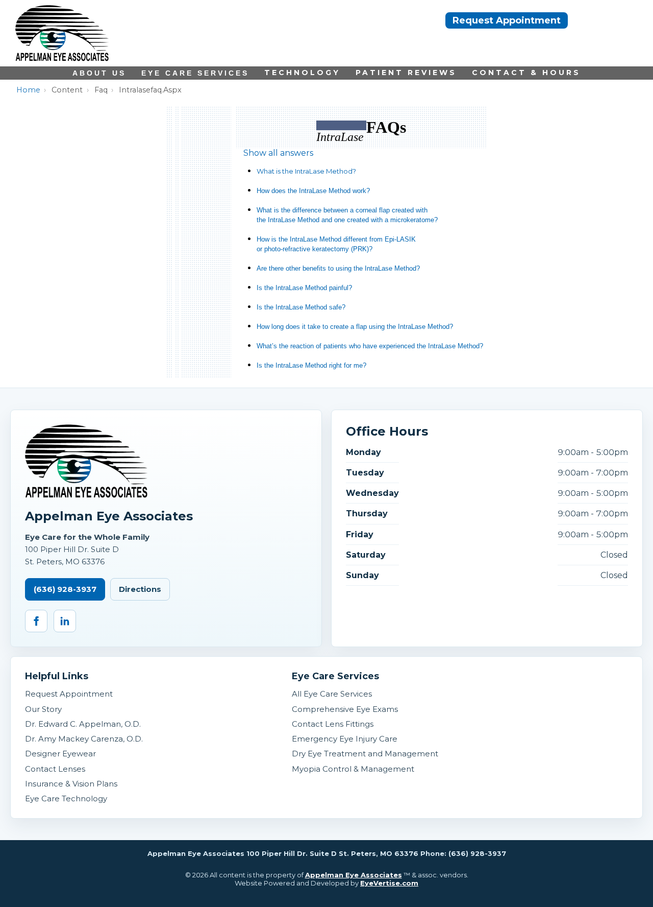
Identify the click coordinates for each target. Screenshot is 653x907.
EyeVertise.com (389, 883)
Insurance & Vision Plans (71, 784)
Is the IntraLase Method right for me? (311, 365)
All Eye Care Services (332, 694)
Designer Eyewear (60, 753)
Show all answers (278, 153)
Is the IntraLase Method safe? (301, 307)
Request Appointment (507, 20)
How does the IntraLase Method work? (313, 191)
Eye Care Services (195, 73)
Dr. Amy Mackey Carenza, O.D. (84, 739)
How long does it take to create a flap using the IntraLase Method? (355, 326)
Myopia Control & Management (353, 769)
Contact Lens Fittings (332, 724)
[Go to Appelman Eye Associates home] (86, 461)
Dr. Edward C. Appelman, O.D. (83, 724)
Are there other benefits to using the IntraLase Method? (338, 268)
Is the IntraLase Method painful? (304, 288)
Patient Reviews (406, 72)
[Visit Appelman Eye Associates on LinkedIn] (65, 621)
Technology (302, 72)
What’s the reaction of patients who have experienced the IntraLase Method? (370, 346)
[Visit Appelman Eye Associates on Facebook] (36, 621)
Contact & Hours (526, 72)
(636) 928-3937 (65, 589)
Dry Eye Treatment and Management (365, 753)
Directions (140, 589)
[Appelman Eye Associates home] (62, 58)
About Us (99, 73)
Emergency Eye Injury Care (344, 739)
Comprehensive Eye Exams (345, 709)
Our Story (43, 709)
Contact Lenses (55, 769)
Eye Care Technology (66, 798)
